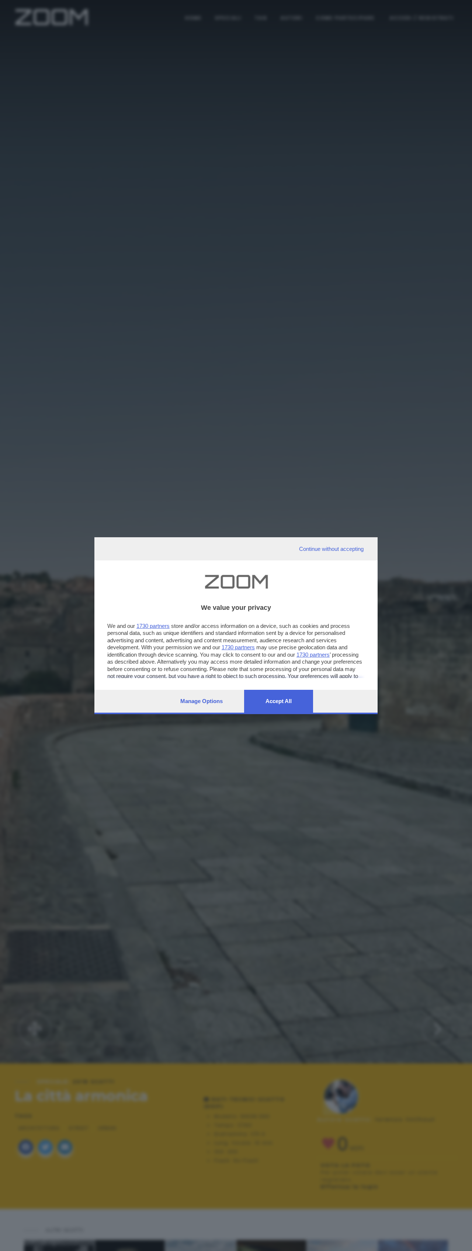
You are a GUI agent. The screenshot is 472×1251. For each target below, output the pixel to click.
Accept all (279, 701)
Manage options (201, 701)
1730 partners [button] (153, 626)
